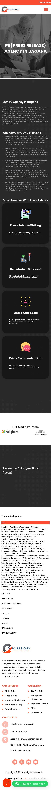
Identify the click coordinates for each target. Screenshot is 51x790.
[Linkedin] (28, 762)
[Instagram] (21, 762)
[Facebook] (14, 762)
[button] (30, 784)
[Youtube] (35, 762)
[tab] (25, 522)
